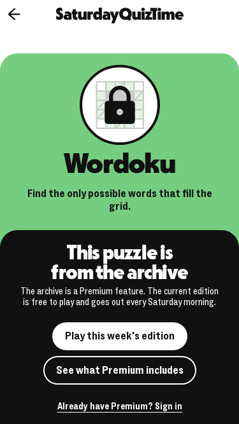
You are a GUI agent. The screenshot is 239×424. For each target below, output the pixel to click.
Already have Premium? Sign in (119, 407)
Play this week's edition (120, 336)
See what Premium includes (120, 370)
